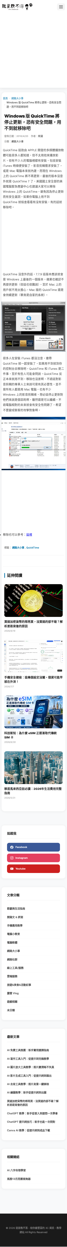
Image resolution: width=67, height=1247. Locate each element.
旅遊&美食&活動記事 (19, 984)
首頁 (5, 98)
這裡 (29, 534)
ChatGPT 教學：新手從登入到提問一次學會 (32, 1113)
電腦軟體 (12, 942)
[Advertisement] (33, 50)
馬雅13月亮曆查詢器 (19, 1178)
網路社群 (12, 959)
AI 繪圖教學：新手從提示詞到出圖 (26, 1092)
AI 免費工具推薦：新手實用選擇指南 (28, 1050)
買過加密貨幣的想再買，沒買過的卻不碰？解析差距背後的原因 (33, 1103)
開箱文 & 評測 (15, 917)
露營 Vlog (13, 993)
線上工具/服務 (15, 967)
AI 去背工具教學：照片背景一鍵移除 (28, 1084)
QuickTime (32, 547)
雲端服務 (12, 976)
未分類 (11, 1010)
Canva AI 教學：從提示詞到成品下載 (28, 1130)
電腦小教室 (13, 934)
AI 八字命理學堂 (16, 1170)
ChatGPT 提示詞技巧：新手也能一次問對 (31, 1121)
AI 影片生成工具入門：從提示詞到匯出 (29, 1075)
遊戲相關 (12, 1001)
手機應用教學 (15, 925)
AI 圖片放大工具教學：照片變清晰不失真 (30, 1067)
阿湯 (40, 136)
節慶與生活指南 (16, 908)
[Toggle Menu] (61, 6)
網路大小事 (17, 98)
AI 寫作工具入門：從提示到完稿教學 (28, 1058)
